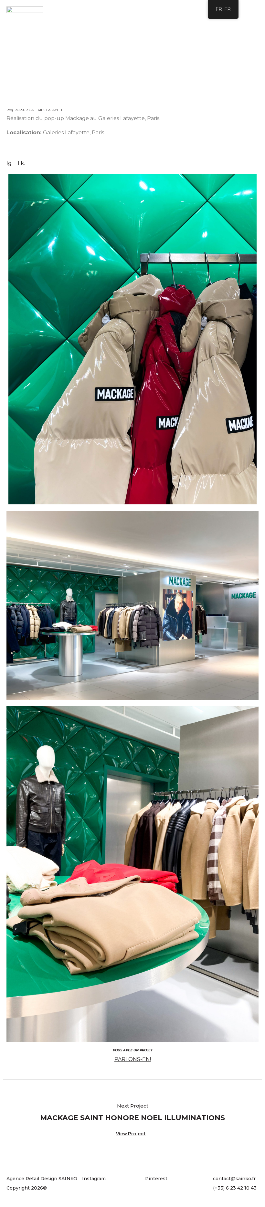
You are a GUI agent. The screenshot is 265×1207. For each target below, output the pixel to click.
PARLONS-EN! (132, 1059)
